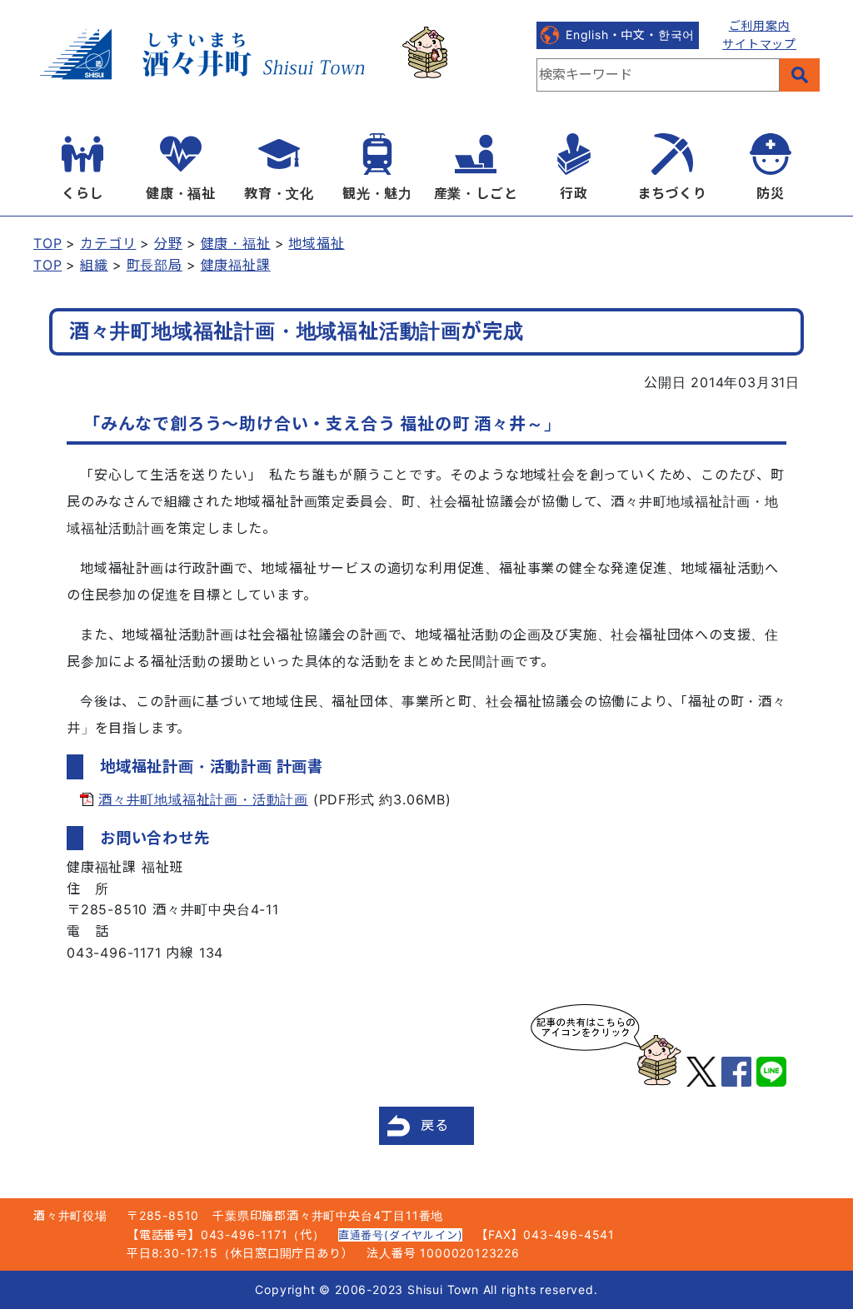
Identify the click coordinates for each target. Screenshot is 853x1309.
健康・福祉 (181, 193)
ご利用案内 (760, 25)
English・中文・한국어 (630, 34)
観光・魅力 (377, 193)
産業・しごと (476, 193)
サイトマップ (759, 44)
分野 (168, 243)
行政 (574, 193)
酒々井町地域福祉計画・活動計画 (203, 799)
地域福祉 (316, 243)
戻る (435, 1125)
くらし (82, 193)
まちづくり (672, 193)
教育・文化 (279, 193)
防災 (770, 193)
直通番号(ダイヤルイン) (400, 1235)
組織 (94, 264)
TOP (47, 243)
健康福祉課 (236, 264)
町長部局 (154, 264)
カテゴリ (108, 243)
